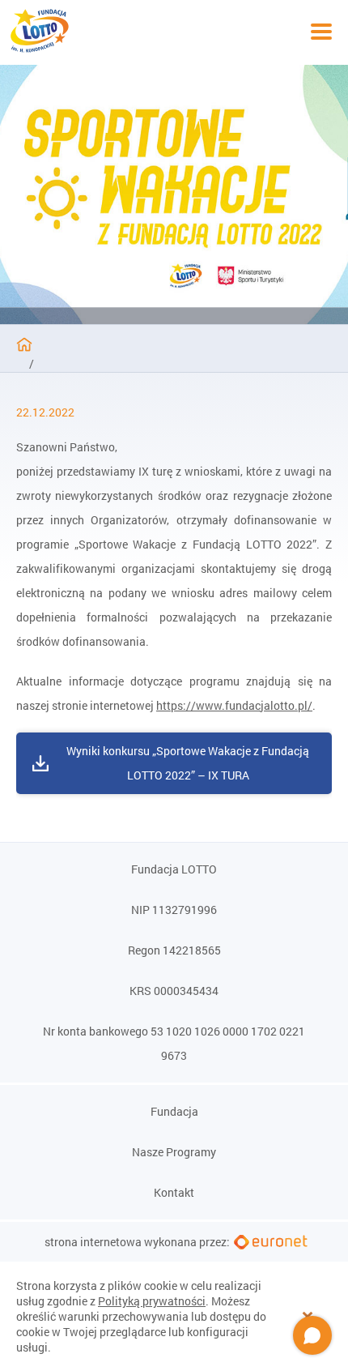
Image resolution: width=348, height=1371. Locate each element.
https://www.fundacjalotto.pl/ (234, 705)
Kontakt (174, 1192)
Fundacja (174, 1111)
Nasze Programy (174, 1152)
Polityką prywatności (152, 1301)
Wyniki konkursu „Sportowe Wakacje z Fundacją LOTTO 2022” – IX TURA (187, 763)
